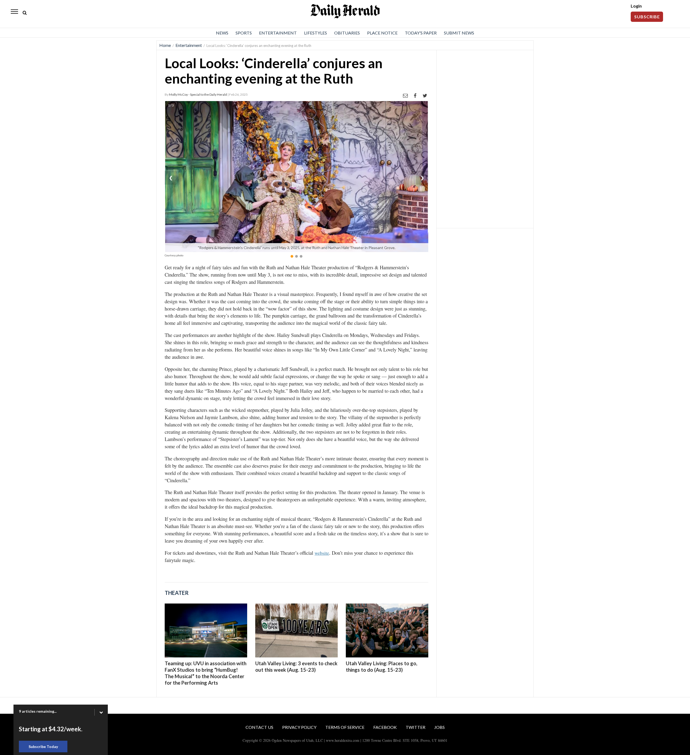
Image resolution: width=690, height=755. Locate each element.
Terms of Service (344, 727)
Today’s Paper (421, 32)
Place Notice (382, 32)
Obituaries (347, 32)
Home (165, 45)
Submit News (459, 32)
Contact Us (259, 727)
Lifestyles (315, 32)
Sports (244, 32)
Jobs (439, 727)
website (322, 553)
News (222, 32)
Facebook (385, 727)
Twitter (415, 727)
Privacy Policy (299, 727)
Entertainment (278, 32)
